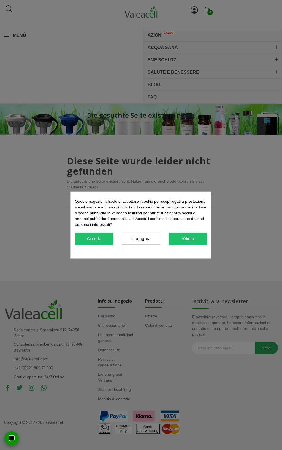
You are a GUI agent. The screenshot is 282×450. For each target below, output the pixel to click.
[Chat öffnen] (11, 438)
